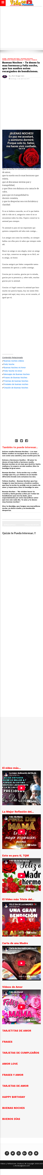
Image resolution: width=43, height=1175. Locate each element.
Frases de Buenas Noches (15, 377)
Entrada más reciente (31, 525)
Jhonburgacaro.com (22, 1166)
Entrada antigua (10, 525)
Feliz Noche (9, 364)
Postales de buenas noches (16, 384)
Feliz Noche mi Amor (13, 371)
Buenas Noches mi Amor (15, 367)
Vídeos (34, 60)
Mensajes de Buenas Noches (17, 374)
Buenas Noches (14, 58)
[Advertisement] (21, 28)
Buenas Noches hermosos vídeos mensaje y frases (17, 59)
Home (4, 58)
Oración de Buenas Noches (16, 388)
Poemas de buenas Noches (16, 381)
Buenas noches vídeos (14, 361)
